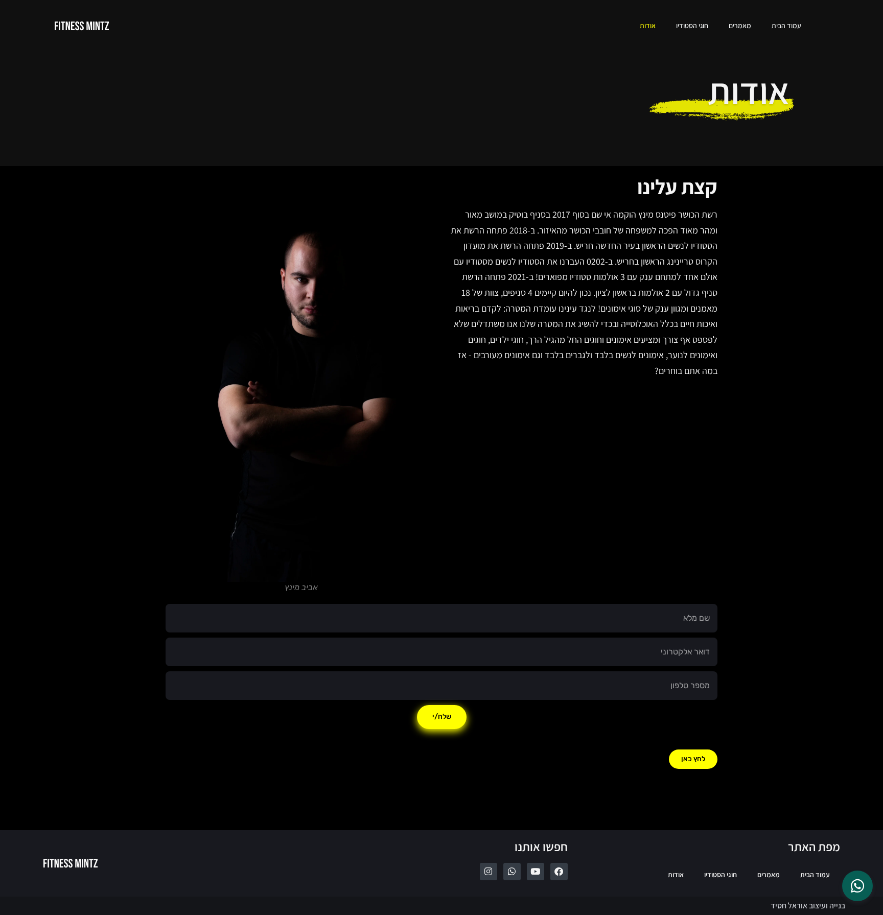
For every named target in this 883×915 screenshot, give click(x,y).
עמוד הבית (786, 25)
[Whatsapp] (512, 871)
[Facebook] (559, 871)
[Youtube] (535, 871)
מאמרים (740, 25)
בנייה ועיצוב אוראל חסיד (808, 905)
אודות (648, 25)
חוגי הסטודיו (692, 25)
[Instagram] (488, 871)
